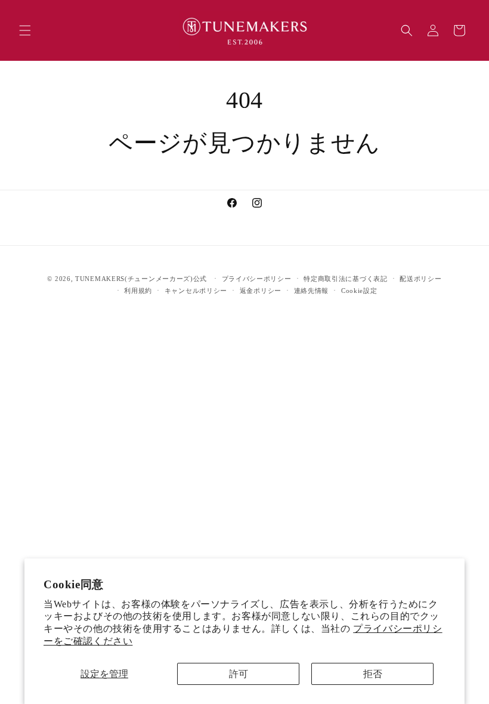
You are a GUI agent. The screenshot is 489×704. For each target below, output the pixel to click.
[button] (25, 30)
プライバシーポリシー (257, 278)
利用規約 (138, 290)
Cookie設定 (359, 290)
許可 (238, 674)
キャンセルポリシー (196, 290)
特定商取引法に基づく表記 (345, 278)
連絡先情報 (311, 290)
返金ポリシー (260, 290)
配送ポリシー (420, 278)
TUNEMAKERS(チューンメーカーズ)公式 (141, 278)
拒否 (372, 674)
